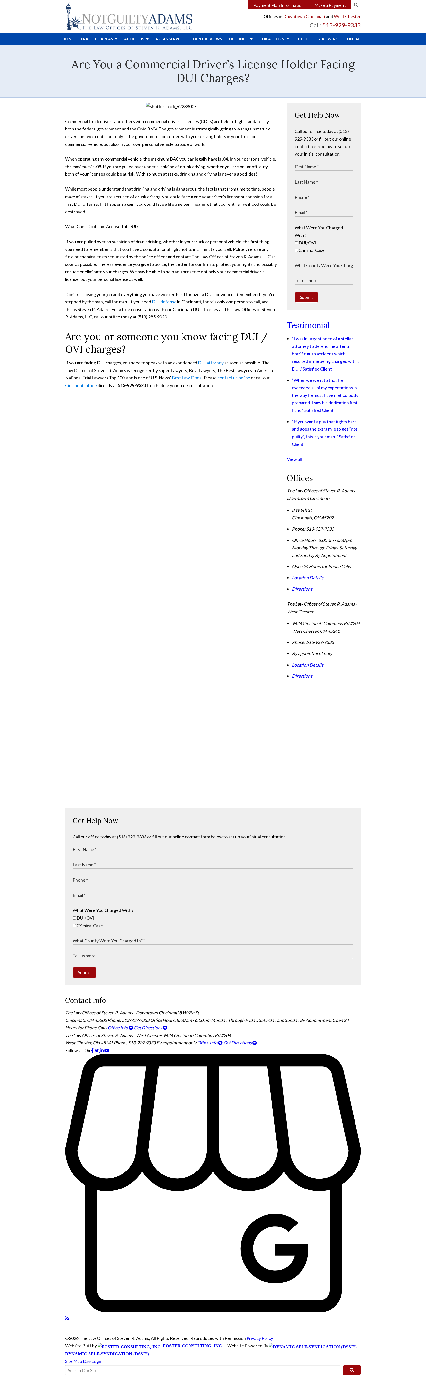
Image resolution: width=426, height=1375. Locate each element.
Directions (302, 589)
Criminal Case (311, 250)
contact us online (233, 377)
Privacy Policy (260, 1338)
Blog (303, 39)
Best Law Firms (186, 377)
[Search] (356, 5)
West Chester (347, 16)
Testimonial (308, 325)
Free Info (239, 39)
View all (294, 459)
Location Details (307, 577)
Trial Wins (327, 39)
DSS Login (92, 1361)
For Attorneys (276, 39)
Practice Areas (97, 39)
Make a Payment (330, 5)
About (134, 39)
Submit (306, 297)
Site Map (73, 1361)
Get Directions (148, 1027)
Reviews (206, 39)
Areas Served (169, 39)
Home (68, 39)
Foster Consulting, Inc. (192, 1345)
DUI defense (164, 301)
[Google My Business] (213, 1310)
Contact (354, 39)
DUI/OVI (307, 242)
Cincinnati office (81, 385)
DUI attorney (211, 362)
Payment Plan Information (278, 5)
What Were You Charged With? (103, 910)
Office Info (118, 1027)
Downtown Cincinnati (304, 16)
